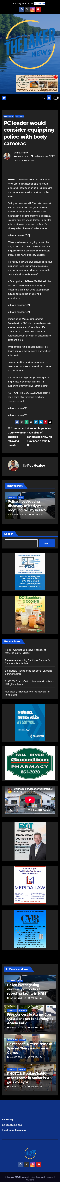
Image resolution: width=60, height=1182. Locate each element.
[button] (44, 98)
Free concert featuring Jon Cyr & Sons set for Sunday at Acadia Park (30, 1018)
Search (9, 533)
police (17, 160)
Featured (20, 116)
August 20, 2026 (18, 514)
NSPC (52, 156)
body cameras (41, 156)
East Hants (8, 116)
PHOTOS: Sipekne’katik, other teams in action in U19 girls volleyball (29, 1077)
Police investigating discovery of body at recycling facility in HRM (27, 505)
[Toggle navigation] (24, 97)
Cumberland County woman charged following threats (17, 437)
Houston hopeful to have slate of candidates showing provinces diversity (39, 434)
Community (12, 1010)
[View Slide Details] (30, 763)
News (21, 497)
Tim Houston (27, 160)
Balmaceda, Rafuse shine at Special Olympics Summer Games (29, 1048)
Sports (23, 1040)
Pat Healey (22, 153)
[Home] (4, 98)
